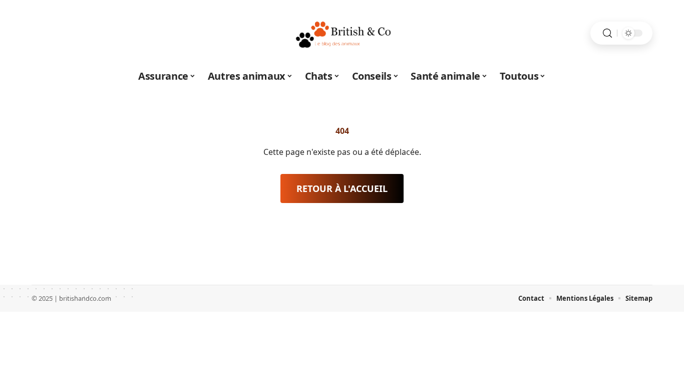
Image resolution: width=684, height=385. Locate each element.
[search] (607, 33)
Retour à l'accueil (342, 188)
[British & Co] (342, 33)
